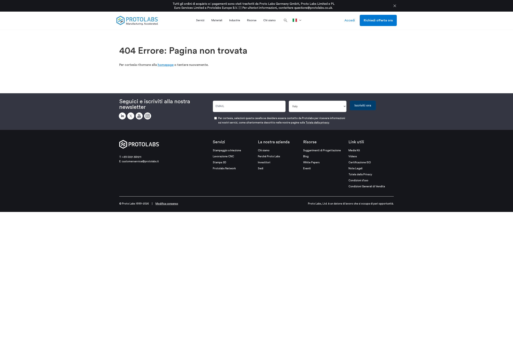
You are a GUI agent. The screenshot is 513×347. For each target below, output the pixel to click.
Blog (306, 156)
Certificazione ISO (359, 162)
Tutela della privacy (317, 122)
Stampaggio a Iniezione (227, 150)
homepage (166, 64)
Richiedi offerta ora (378, 20)
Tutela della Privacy (360, 174)
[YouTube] (140, 116)
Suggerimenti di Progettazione (322, 150)
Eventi (307, 168)
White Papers (311, 162)
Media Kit (354, 150)
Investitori (264, 162)
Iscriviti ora (362, 105)
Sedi (260, 168)
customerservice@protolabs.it (140, 161)
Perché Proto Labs (269, 156)
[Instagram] (148, 116)
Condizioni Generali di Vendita (366, 186)
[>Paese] (298, 20)
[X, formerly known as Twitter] (131, 116)
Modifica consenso (167, 203)
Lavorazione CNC (223, 156)
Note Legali (355, 168)
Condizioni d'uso (358, 180)
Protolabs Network (224, 168)
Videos (352, 156)
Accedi (349, 20)
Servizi (219, 142)
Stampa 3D (219, 162)
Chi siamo (264, 150)
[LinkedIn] (123, 116)
